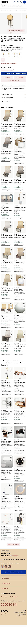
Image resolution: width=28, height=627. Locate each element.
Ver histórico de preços (7, 69)
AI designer (14, 597)
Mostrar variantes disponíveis (8, 63)
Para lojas (5, 588)
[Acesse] (20, 2)
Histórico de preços (6, 94)
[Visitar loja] (10, 23)
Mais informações (5, 134)
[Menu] (24, 2)
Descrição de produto (7, 97)
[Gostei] (11, 112)
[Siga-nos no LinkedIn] (14, 604)
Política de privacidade (20, 612)
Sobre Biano (5, 578)
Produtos (4, 597)
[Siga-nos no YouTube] (10, 604)
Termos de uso (22, 614)
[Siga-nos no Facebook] (6, 604)
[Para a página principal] (4, 2)
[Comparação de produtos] (14, 2)
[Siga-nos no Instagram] (2, 604)
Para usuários (6, 583)
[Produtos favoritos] (17, 2)
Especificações (5, 101)
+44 (3, 59)
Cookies (24, 610)
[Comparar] (11, 114)
